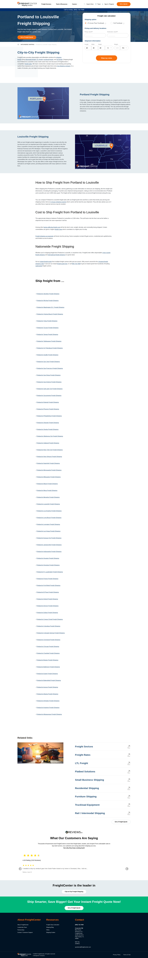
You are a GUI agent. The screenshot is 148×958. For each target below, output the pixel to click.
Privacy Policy (116, 954)
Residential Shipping (87, 788)
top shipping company (63, 66)
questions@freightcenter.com (83, 947)
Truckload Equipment (87, 804)
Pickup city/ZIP (89, 31)
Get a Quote (123, 4)
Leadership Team (22, 927)
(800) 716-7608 (79, 924)
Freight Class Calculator (52, 924)
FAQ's (48, 930)
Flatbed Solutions (85, 771)
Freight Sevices (84, 746)
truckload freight (48, 59)
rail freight (60, 59)
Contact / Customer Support (25, 932)
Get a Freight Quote (27, 37)
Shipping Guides (50, 932)
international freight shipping (56, 255)
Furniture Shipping (86, 796)
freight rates (28, 64)
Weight (116, 44)
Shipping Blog (50, 927)
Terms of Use (127, 954)
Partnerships (20, 930)
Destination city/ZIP (112, 31)
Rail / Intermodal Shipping (90, 813)
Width (92, 44)
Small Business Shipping (89, 779)
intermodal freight (30, 59)
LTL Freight (81, 763)
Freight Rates (82, 754)
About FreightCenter (23, 924)
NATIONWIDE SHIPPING (27, 44)
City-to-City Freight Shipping (74, 891)
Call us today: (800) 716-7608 (74, 9)
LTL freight (39, 59)
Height (100, 44)
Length (86, 44)
